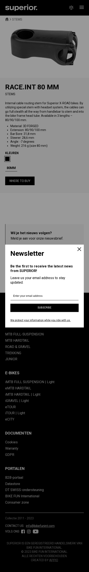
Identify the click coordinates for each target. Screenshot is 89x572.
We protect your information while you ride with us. (40, 320)
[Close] (79, 249)
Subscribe (44, 307)
